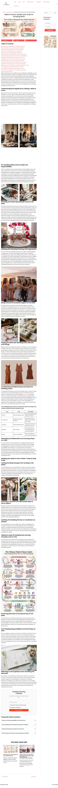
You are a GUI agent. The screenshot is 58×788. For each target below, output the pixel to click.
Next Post (34, 776)
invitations (26, 394)
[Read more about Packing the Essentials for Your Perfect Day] (10, 748)
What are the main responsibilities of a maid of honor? (14, 720)
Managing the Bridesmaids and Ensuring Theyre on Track (13, 57)
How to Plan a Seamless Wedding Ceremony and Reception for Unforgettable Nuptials (27, 756)
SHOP (19, 2)
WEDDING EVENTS (30, 2)
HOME (15, 2)
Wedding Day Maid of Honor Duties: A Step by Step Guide (13, 59)
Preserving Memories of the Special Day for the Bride (12, 66)
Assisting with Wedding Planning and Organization (11, 51)
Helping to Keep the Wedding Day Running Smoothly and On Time (15, 65)
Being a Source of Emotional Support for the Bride (11, 52)
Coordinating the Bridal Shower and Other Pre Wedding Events (14, 55)
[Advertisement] (19, 116)
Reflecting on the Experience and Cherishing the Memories (13, 70)
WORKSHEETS (38, 2)
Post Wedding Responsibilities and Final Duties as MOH (12, 68)
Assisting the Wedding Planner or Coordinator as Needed (13, 63)
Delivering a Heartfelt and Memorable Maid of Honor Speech (13, 62)
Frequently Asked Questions (7, 71)
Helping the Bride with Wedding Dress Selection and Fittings (13, 54)
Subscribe (50, 30)
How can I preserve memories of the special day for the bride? (15, 733)
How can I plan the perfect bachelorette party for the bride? (15, 724)
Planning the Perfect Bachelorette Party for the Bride (12, 49)
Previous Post (4, 776)
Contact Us (16, 5)
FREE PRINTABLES (46, 2)
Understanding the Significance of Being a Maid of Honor (13, 46)
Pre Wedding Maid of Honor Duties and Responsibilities (12, 48)
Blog (24, 2)
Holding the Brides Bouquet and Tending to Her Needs (12, 60)
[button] (56, 3)
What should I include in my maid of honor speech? (13, 728)
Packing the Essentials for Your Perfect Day (10, 755)
